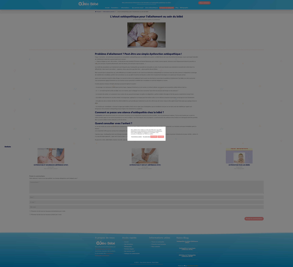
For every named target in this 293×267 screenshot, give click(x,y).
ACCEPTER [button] (153, 136)
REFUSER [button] (161, 136)
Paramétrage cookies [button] (136, 136)
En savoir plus (146, 136)
